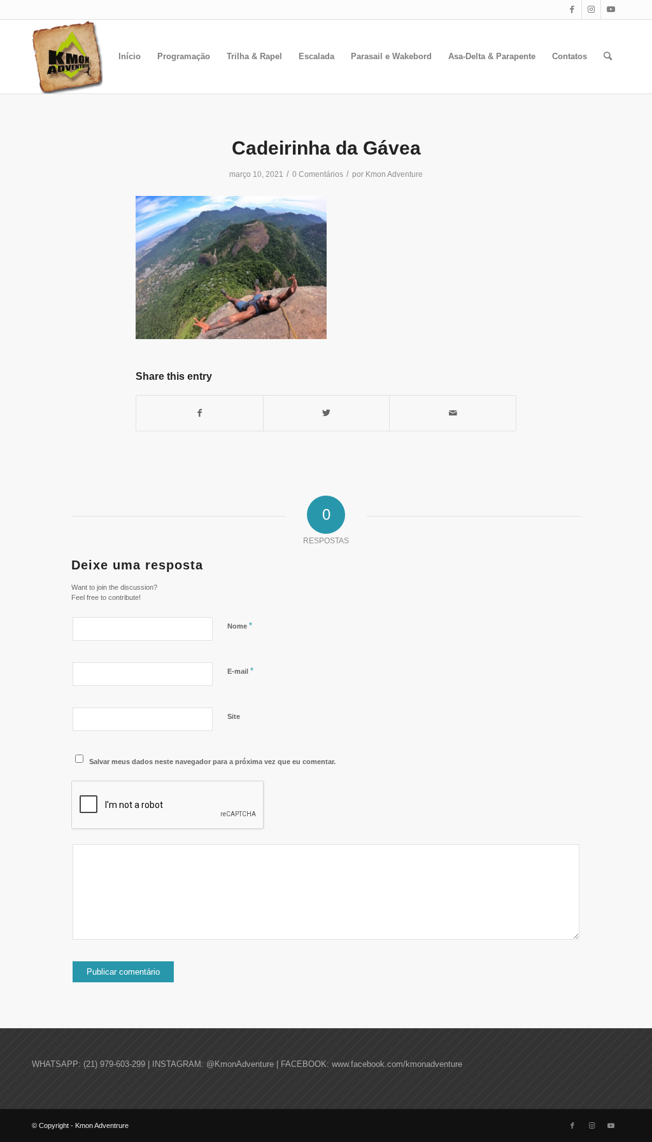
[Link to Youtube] (610, 9)
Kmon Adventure (394, 174)
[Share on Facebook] (199, 413)
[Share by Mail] (453, 413)
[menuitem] (129, 57)
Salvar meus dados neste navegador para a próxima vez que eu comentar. (212, 761)
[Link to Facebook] (572, 9)
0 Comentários (317, 174)
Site (233, 716)
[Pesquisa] (607, 57)
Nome (239, 625)
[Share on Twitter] (327, 413)
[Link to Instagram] (591, 9)
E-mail (240, 671)
